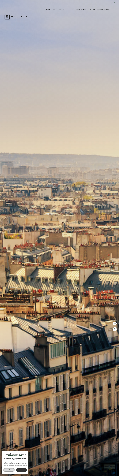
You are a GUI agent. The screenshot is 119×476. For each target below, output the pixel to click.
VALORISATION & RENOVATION (100, 9)
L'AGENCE (70, 9)
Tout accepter (21, 470)
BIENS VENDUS (81, 9)
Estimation (50, 9)
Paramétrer (9, 470)
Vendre (61, 9)
